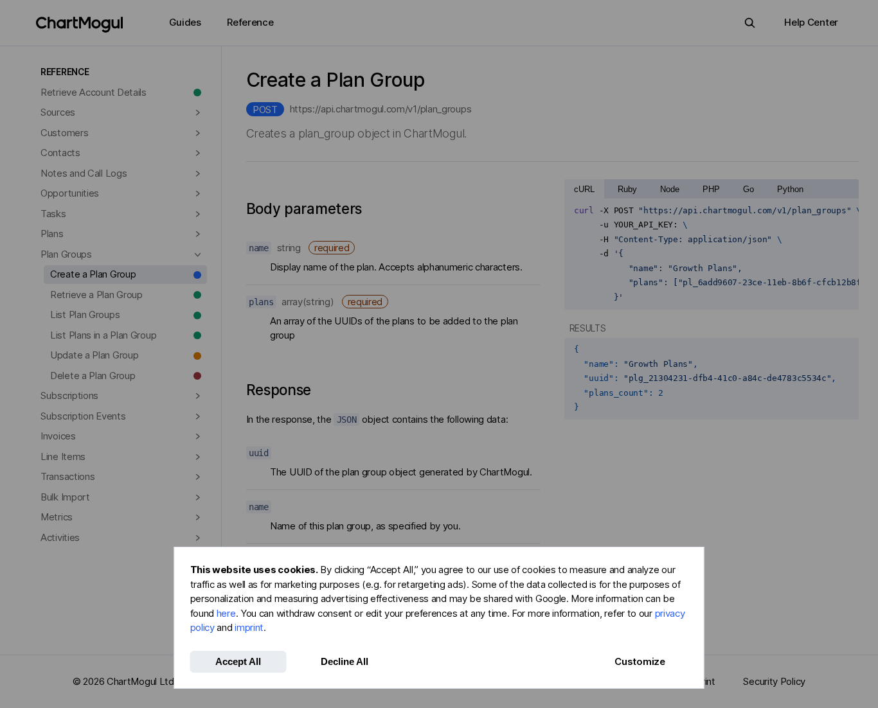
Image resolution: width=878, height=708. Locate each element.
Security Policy (774, 681)
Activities (60, 537)
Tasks (53, 214)
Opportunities (69, 193)
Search (749, 22)
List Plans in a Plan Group (103, 335)
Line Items (62, 456)
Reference (250, 22)
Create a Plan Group (93, 274)
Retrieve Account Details (93, 92)
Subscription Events (82, 416)
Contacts (60, 152)
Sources (57, 112)
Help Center (811, 22)
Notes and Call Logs (83, 173)
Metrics (56, 517)
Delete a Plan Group (92, 375)
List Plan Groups (85, 314)
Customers (64, 133)
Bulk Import (65, 497)
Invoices (58, 436)
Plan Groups (66, 254)
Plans (52, 233)
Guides (185, 22)
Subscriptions (69, 395)
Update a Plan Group (94, 355)
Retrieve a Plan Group (96, 294)
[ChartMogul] (79, 25)
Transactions (67, 476)
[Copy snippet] (844, 210)
